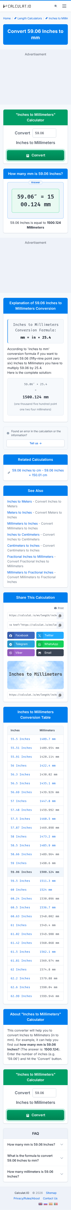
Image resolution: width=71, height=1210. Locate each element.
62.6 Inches (20, 987)
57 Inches (19, 801)
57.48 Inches (21, 810)
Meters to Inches (19, 512)
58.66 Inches (21, 854)
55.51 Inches (21, 748)
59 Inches (19, 863)
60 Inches (19, 889)
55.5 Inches (20, 739)
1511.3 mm (48, 881)
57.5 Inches (20, 819)
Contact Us (50, 1198)
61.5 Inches (20, 952)
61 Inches (19, 925)
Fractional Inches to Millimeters (30, 557)
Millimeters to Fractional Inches (30, 572)
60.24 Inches (21, 898)
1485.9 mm (48, 845)
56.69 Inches (21, 792)
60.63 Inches (21, 916)
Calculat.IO (22, 1192)
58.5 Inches (20, 845)
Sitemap (51, 1192)
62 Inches (19, 969)
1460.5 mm (48, 819)
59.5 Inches (20, 881)
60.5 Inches (20, 907)
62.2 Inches (20, 978)
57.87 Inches (21, 827)
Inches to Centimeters (23, 534)
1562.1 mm (48, 952)
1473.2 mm (48, 836)
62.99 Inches (21, 996)
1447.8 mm (48, 801)
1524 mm (46, 889)
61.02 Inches (21, 934)
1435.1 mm (48, 783)
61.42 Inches (21, 943)
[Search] (55, 6)
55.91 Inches (21, 756)
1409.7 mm (48, 739)
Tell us (36, 443)
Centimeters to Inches (23, 545)
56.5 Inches (20, 783)
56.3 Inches (20, 774)
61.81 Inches (21, 960)
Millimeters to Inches (22, 523)
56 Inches (19, 765)
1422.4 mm (48, 765)
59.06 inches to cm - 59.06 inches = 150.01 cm (38, 472)
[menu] (64, 6)
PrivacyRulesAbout (27, 1198)
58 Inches (19, 836)
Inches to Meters (19, 501)
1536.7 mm (48, 907)
